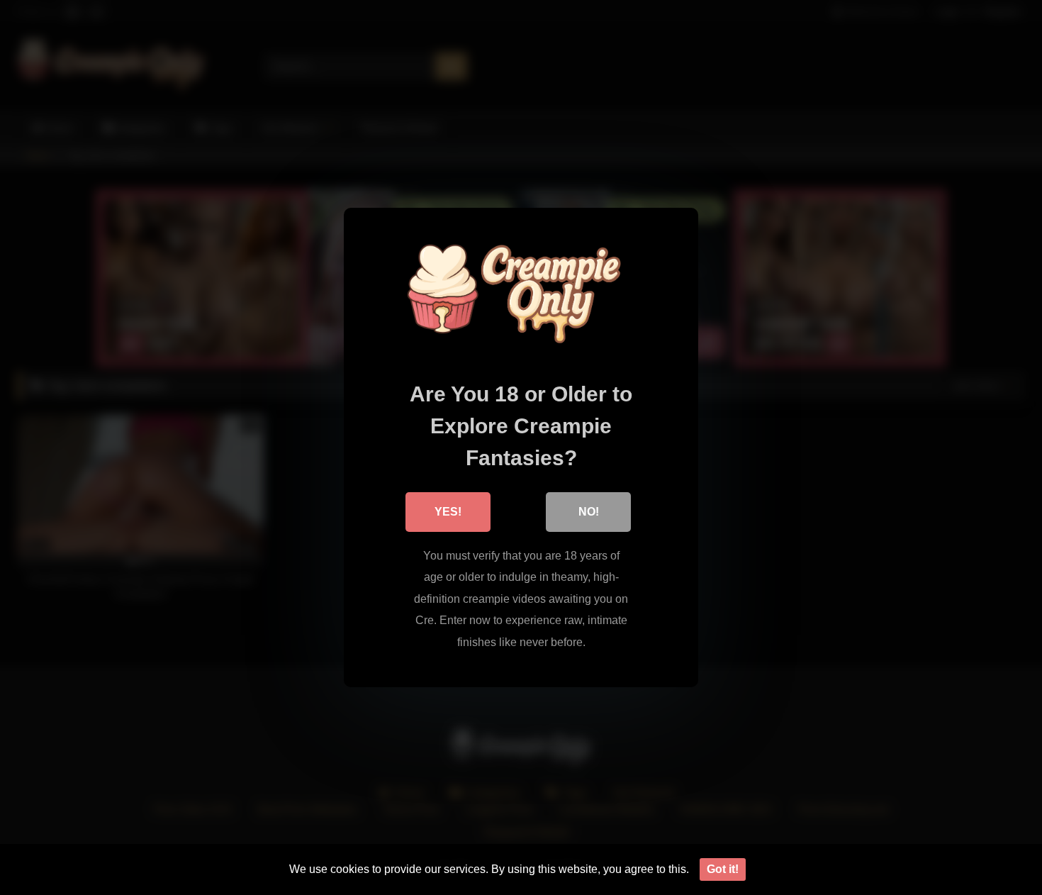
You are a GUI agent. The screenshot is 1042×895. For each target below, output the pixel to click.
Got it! (723, 869)
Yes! (448, 512)
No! (588, 512)
